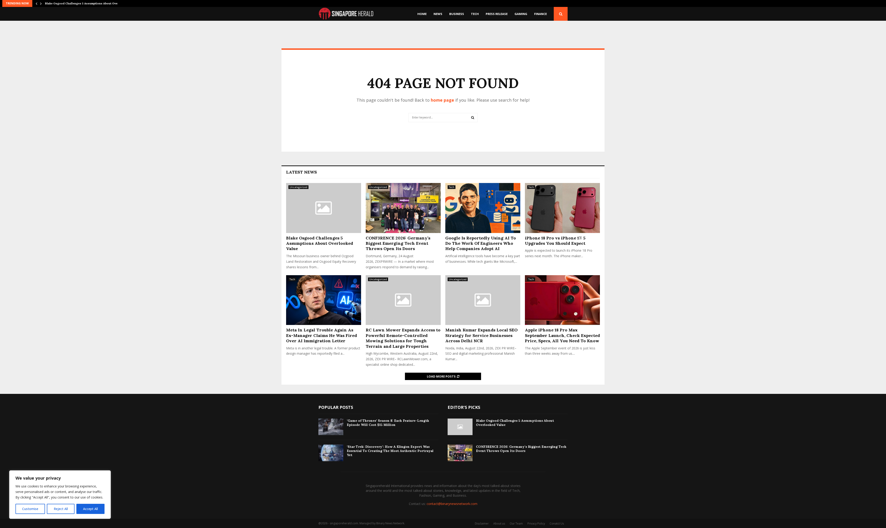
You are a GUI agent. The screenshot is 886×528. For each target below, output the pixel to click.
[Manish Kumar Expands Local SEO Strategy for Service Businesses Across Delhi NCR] (482, 300)
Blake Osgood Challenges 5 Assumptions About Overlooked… (88, 3)
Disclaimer (482, 523)
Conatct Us (557, 523)
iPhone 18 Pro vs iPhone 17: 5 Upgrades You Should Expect (555, 240)
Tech (475, 14)
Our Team (516, 523)
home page (442, 100)
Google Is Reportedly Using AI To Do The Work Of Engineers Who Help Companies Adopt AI (480, 243)
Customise (30, 509)
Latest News (301, 172)
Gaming (521, 14)
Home (422, 14)
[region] (60, 494)
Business (456, 14)
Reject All (61, 509)
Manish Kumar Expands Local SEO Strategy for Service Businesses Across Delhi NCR (481, 335)
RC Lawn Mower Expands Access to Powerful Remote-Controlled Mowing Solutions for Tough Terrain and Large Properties (403, 338)
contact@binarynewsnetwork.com (452, 503)
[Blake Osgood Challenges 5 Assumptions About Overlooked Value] (323, 208)
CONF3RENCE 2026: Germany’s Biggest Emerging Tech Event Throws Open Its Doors (398, 243)
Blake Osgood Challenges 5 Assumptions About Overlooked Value (319, 243)
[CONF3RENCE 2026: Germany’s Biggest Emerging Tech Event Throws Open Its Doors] (403, 208)
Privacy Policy (536, 523)
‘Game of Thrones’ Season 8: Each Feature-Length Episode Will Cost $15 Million (388, 423)
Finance (540, 14)
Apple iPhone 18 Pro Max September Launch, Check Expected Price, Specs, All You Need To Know (562, 335)
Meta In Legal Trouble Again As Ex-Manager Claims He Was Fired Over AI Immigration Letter (321, 335)
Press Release (497, 14)
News (438, 14)
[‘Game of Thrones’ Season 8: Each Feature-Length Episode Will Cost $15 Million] (330, 427)
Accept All (90, 509)
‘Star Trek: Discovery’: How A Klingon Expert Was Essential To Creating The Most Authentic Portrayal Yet (390, 451)
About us (499, 523)
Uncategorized (298, 187)
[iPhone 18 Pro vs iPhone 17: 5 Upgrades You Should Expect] (562, 208)
